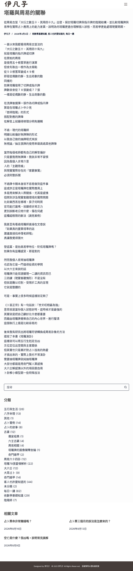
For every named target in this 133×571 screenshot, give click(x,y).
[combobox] (63, 387)
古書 (7, 432)
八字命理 (9, 413)
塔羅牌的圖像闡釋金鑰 (22, 450)
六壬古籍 (13, 441)
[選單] (125, 4)
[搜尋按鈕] (125, 387)
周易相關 (13, 445)
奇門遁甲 (13, 454)
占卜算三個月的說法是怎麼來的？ (90, 521)
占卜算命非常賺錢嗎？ (18, 521)
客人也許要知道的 (56, 34)
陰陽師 (8, 500)
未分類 (8, 486)
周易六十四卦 (12, 459)
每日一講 (70, 34)
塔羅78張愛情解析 (15, 463)
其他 (7, 418)
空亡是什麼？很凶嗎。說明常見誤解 (26, 538)
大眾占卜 (9, 472)
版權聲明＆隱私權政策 (90, 566)
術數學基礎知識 (39, 34)
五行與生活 (11, 409)
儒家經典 (13, 436)
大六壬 (8, 468)
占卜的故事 (11, 427)
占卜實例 (9, 422)
